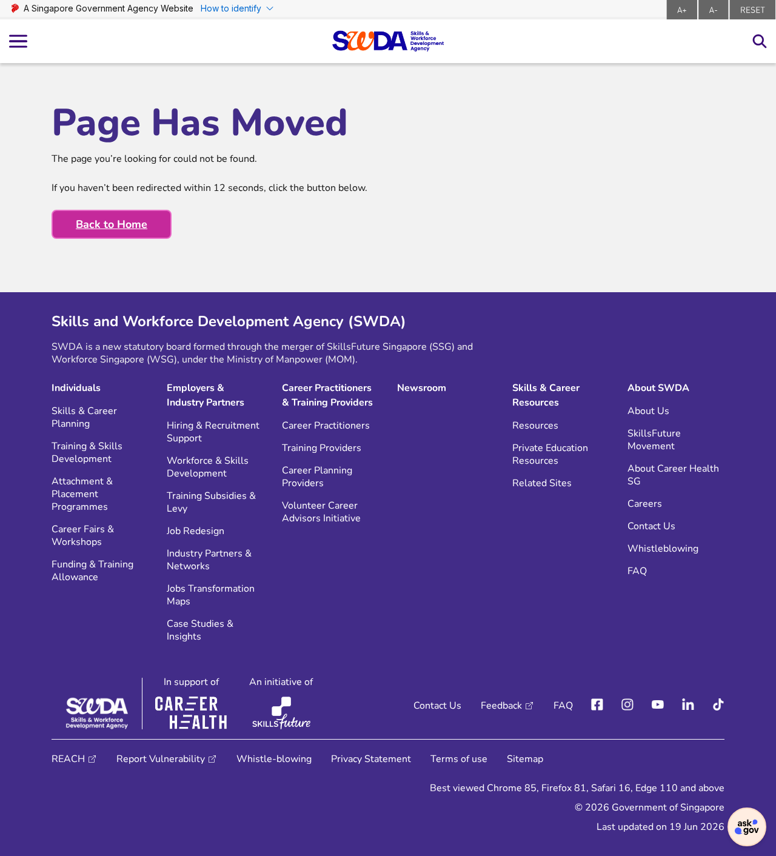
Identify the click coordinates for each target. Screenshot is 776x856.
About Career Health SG (673, 475)
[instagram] (627, 705)
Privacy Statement (371, 759)
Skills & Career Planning (84, 417)
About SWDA (658, 388)
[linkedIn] (688, 705)
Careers (644, 504)
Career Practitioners (326, 426)
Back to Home (111, 224)
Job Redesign (195, 531)
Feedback (501, 705)
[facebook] (597, 705)
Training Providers (321, 448)
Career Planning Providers (317, 477)
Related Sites (542, 483)
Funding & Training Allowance (92, 571)
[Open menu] (18, 41)
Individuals (76, 388)
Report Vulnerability (160, 759)
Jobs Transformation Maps (211, 595)
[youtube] (658, 705)
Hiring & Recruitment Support (213, 432)
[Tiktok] (718, 705)
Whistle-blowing (274, 759)
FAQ (637, 571)
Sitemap (525, 759)
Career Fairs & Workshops (83, 536)
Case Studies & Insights (200, 630)
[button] (747, 827)
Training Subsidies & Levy (211, 502)
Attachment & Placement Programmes (82, 494)
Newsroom (421, 388)
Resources (535, 426)
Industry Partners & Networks (209, 560)
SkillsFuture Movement (654, 440)
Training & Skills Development (87, 453)
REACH (68, 759)
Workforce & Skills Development (208, 467)
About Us (648, 411)
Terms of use (458, 759)
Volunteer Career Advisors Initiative (321, 512)
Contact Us (651, 526)
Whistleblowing (662, 549)
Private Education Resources (550, 454)
